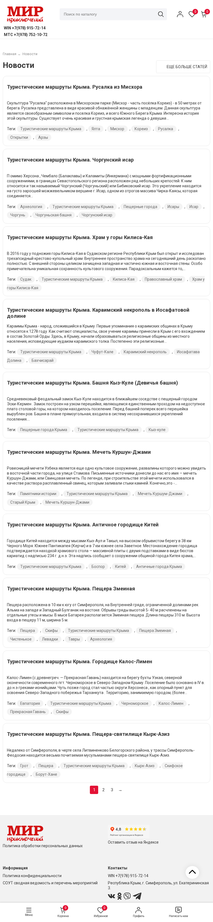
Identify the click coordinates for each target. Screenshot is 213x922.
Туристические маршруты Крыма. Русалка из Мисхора (74, 87)
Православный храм (163, 279)
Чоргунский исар (97, 215)
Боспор (98, 566)
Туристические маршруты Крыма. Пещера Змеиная (71, 588)
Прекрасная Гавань (28, 712)
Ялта (96, 129)
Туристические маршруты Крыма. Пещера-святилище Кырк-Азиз (88, 734)
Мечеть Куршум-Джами (160, 493)
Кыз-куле (157, 429)
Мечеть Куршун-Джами (67, 502)
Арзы (43, 137)
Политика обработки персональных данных (43, 846)
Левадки (50, 639)
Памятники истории (38, 493)
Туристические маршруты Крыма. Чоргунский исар (70, 160)
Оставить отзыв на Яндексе (133, 842)
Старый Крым (22, 502)
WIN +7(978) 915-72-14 (128, 876)
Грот (24, 766)
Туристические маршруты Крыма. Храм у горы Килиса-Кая (80, 237)
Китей (120, 566)
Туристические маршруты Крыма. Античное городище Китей (83, 524)
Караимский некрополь (145, 352)
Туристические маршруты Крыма (50, 129)
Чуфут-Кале (102, 352)
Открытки (19, 137)
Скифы (51, 630)
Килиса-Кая (124, 279)
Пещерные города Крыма (43, 429)
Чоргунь (17, 215)
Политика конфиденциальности (32, 876)
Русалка (165, 129)
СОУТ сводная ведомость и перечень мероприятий (50, 883)
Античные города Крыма (159, 566)
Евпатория (30, 703)
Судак (25, 279)
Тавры (74, 639)
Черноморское (134, 703)
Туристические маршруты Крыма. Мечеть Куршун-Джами (79, 452)
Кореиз (141, 129)
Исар (193, 206)
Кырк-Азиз (144, 766)
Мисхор (117, 129)
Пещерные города (140, 206)
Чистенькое (21, 639)
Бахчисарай (43, 360)
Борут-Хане (46, 774)
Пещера (27, 630)
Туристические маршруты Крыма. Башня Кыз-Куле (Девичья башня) (92, 383)
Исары (173, 206)
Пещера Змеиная (155, 630)
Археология (31, 206)
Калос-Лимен (171, 703)
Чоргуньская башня (54, 215)
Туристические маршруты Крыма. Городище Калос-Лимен (79, 661)
